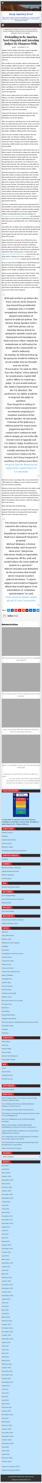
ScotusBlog (5, 1011)
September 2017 (7, 1223)
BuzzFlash (5, 950)
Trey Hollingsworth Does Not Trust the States (18, 1110)
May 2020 (5, 1165)
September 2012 (7, 1339)
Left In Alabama (7, 986)
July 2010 (5, 1418)
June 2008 (5, 1451)
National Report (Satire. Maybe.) (13, 920)
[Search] (40, 25)
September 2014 (7, 1263)
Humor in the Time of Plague (12, 1148)
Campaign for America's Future (12, 953)
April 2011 (5, 1400)
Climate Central (7, 832)
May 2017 (5, 1238)
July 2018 (5, 1205)
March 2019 (6, 1183)
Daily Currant (6, 964)
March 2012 (6, 1360)
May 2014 (5, 1274)
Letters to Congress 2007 (11, 1466)
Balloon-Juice (6, 939)
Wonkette (5, 1033)
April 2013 (5, 1313)
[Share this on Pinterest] (19, 610)
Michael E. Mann (7, 847)
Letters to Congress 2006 (11, 1470)
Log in (4, 1068)
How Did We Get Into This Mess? (13, 899)
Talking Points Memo (9, 1018)
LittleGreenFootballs (9, 993)
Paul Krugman (7, 878)
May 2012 (5, 1353)
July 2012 (5, 1346)
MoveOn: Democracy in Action (12, 1000)
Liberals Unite (7, 989)
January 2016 (6, 1245)
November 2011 (7, 1375)
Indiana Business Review (10, 871)
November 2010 (7, 1414)
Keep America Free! (21, 14)
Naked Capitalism (8, 875)
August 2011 (6, 1385)
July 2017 (5, 1230)
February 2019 (7, 1187)
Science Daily (6, 1052)
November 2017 (7, 1220)
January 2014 (6, 1281)
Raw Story (5, 1007)
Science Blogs (6, 1048)
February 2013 (7, 1321)
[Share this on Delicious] (37, 610)
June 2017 (5, 1234)
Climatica (5, 836)
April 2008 (5, 1454)
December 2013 (7, 1284)
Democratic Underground (11, 971)
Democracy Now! (8, 968)
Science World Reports (10, 1056)
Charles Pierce (7, 957)
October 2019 (6, 1176)
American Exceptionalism (12, 29)
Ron (15, 47)
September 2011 (7, 1382)
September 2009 (8, 1436)
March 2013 (6, 1317)
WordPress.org (7, 1079)
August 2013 (6, 1299)
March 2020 (6, 1173)
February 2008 (7, 1458)
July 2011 (5, 1389)
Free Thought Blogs (8, 895)
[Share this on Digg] (30, 610)
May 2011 (5, 1396)
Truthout (5, 1029)
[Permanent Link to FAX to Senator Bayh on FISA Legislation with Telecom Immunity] (21, 677)
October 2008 (6, 1440)
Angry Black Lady (8, 935)
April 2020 (5, 1169)
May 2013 (5, 1310)
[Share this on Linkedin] (34, 610)
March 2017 (6, 1241)
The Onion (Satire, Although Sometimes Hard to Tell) (20, 1022)
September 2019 (7, 1180)
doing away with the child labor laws (14, 254)
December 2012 (7, 1328)
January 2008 (6, 1461)
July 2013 (5, 1303)
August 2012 (6, 1342)
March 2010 (6, 1422)
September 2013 (7, 1295)
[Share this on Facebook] (12, 610)
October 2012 (6, 1335)
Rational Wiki (6, 903)
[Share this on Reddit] (23, 610)
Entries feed (6, 1071)
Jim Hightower (7, 979)
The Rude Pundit (7, 1026)
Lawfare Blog (6, 982)
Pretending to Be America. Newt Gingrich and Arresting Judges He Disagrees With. (21, 40)
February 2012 (7, 1364)
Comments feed (7, 1075)
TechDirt (5, 859)
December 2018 (7, 1194)
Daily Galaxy (6, 1041)
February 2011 (7, 1407)
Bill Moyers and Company (10, 943)
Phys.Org (5, 1045)
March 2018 (6, 1212)
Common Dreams (8, 961)
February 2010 (7, 1425)
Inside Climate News (9, 840)
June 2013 (5, 1306)
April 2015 (5, 1256)
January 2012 (6, 1367)
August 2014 (6, 1266)
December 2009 (7, 1432)
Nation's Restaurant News (11, 887)
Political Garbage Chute (10, 923)
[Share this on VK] (26, 610)
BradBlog (5, 946)
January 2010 (6, 1429)
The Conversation (8, 911)
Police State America (24, 33)
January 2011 (6, 1411)
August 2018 (6, 1202)
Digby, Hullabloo (7, 975)
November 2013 (7, 1288)
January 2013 (6, 1324)
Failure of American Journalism (12, 31)
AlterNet (5, 932)
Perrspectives (7, 1004)
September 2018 (7, 1198)
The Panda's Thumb (8, 1059)
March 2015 (6, 1259)
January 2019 (6, 1191)
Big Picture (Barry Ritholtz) (11, 868)
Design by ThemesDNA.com (21, 1479)
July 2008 (5, 1447)
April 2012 (5, 1357)
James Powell (6, 843)
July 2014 (5, 1270)
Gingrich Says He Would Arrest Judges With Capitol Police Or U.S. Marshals (21, 468)
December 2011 (7, 1371)
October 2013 (6, 1292)
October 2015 (6, 1252)
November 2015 (7, 1248)
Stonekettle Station (8, 1015)
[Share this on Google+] (15, 610)
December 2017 (7, 1216)
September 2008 (8, 1443)
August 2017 (6, 1227)
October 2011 (6, 1378)
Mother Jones (7, 997)
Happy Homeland (8, 1089)
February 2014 (7, 1277)
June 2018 (5, 1209)
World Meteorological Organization (14, 850)
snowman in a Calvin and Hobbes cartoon (16, 216)
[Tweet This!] (8, 610)
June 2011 (5, 1393)
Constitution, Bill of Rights (28, 29)
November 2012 (7, 1331)
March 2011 (6, 1404)
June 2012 (5, 1349)
